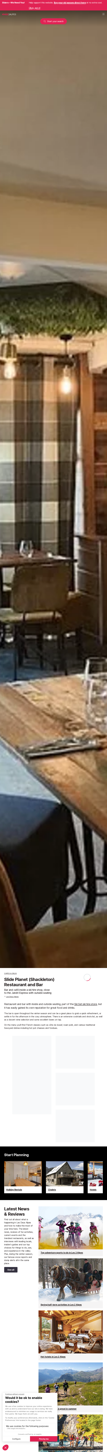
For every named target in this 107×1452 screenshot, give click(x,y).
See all (9, 1270)
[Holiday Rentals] (23, 1177)
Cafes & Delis (10, 973)
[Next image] (102, 484)
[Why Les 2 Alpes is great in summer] (70, 1387)
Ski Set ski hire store (85, 1004)
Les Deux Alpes (12, 997)
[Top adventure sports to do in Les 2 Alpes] (70, 1231)
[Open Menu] (103, 14)
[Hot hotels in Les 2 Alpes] (70, 1335)
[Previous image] (5, 484)
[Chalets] (65, 1177)
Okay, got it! (34, 8)
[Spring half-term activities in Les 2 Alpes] (70, 1283)
